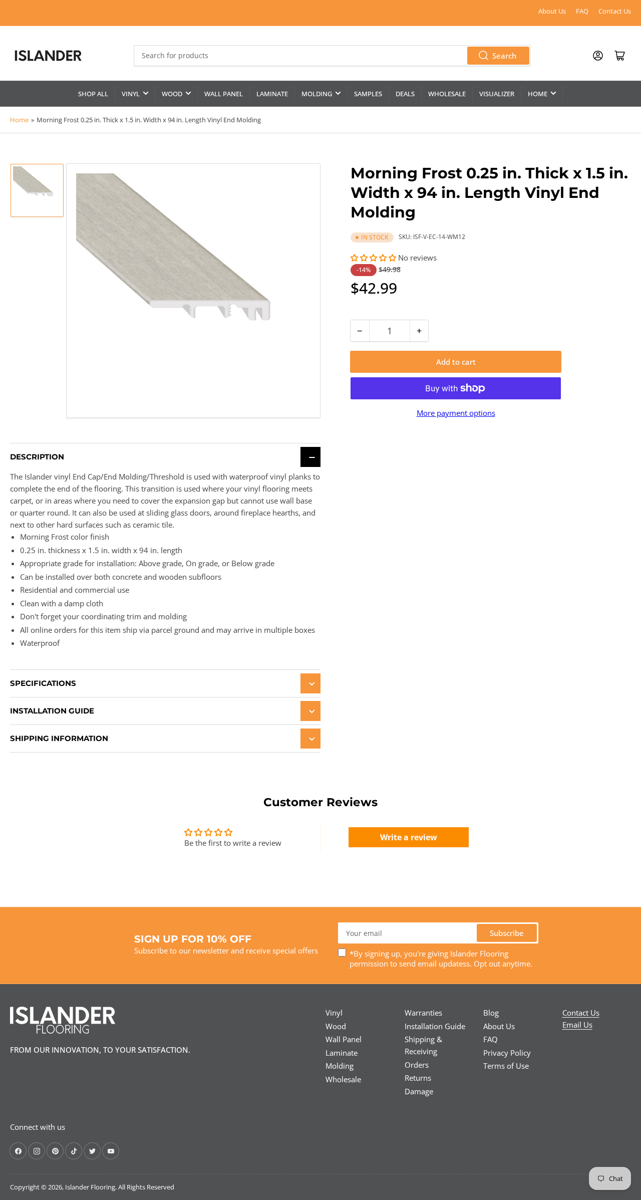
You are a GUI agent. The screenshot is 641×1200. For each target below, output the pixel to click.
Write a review (408, 837)
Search (504, 56)
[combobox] (332, 55)
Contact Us (614, 11)
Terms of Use (506, 1066)
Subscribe (507, 933)
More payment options (456, 413)
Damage (419, 1091)
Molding (316, 93)
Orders (417, 1065)
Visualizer (496, 93)
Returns (418, 1078)
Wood (172, 93)
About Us (552, 11)
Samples (368, 93)
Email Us (577, 1025)
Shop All (93, 93)
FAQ (582, 11)
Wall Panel (223, 93)
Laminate (272, 93)
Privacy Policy (507, 1053)
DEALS (405, 93)
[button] (373, 258)
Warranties (423, 1013)
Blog (491, 1013)
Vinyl (131, 93)
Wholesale (447, 93)
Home (537, 93)
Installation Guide (435, 1026)
